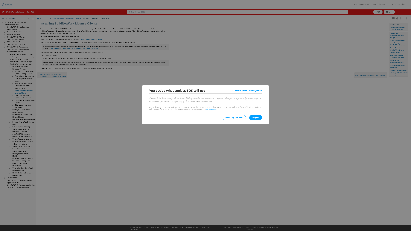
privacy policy (211, 109)
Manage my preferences (234, 118)
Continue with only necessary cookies (248, 91)
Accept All (255, 117)
